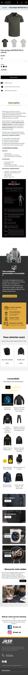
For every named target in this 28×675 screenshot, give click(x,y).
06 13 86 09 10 (9, 656)
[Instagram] (5, 661)
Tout (8, 387)
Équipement (13, 390)
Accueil (4, 7)
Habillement (16, 387)
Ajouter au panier (13, 77)
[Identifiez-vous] (21, 2)
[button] (17, 2)
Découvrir (7, 501)
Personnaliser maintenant (9, 296)
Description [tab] (14, 103)
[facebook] (3, 661)
